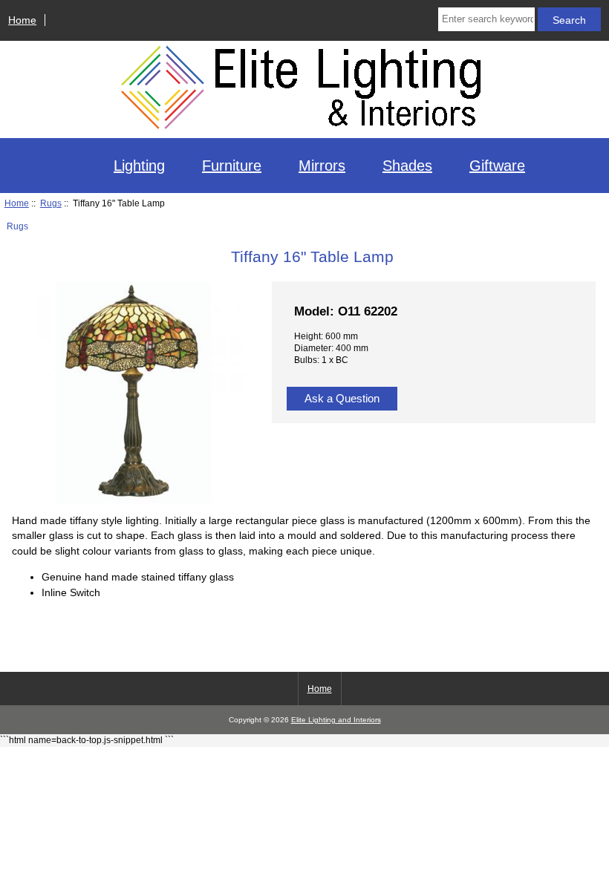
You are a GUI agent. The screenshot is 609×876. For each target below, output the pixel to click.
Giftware (497, 165)
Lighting (139, 165)
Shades (407, 165)
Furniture (231, 165)
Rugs (51, 203)
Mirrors (322, 165)
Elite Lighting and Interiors (336, 720)
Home (22, 20)
